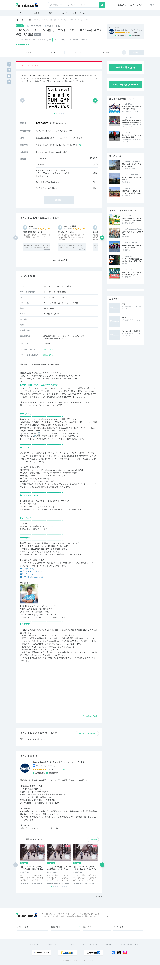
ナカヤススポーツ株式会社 (131, 331)
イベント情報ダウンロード (125, 84)
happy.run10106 (70, 226)
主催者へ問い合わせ (125, 67)
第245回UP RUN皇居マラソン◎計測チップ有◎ (131, 108)
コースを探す (118, 927)
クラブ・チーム (79, 13)
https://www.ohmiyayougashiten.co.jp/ (60, 473)
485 (135, 32)
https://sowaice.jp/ (45, 481)
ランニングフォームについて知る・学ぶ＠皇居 (131, 136)
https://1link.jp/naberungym (46, 766)
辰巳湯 (124, 317)
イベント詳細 (78, 53)
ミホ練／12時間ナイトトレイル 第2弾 (131, 178)
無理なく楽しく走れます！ (32, 232)
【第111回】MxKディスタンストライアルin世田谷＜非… (131, 192)
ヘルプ (131, 5)
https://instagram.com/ (30, 378)
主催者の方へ (121, 5)
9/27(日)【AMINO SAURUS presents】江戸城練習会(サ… (132, 121)
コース (64, 13)
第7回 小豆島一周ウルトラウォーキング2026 (131, 165)
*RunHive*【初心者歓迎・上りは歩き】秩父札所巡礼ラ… (132, 260)
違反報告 (99, 897)
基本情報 (27, 53)
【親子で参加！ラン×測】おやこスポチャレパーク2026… (132, 219)
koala (31, 226)
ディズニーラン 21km (66, 232)
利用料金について (53, 944)
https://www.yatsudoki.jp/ (53, 475)
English (151, 5)
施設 (50, 13)
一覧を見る (93, 839)
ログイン (139, 5)
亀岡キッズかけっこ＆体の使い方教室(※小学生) (131, 246)
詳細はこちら (48, 349)
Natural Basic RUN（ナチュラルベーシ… (128, 30)
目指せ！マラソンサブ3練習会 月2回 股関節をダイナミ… (131, 273)
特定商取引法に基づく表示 (129, 944)
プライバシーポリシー (90, 944)
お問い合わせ (34, 944)
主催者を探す (55, 927)
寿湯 (123, 304)
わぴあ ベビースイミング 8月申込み (132, 233)
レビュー (52, 53)
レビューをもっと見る (59, 260)
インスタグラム (55, 373)
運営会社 (109, 944)
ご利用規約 (70, 944)
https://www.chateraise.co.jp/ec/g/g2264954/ (65, 470)
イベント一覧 (26, 20)
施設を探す (87, 927)
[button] (54, 113)
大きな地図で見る (90, 716)
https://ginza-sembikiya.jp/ (41, 478)
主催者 (36, 13)
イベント (22, 13)
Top (17, 20)
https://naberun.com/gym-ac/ (65, 543)
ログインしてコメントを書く (87, 733)
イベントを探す (22, 927)
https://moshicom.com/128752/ (48, 405)
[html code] (9, 81)
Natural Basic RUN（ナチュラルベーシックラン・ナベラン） (59, 762)
